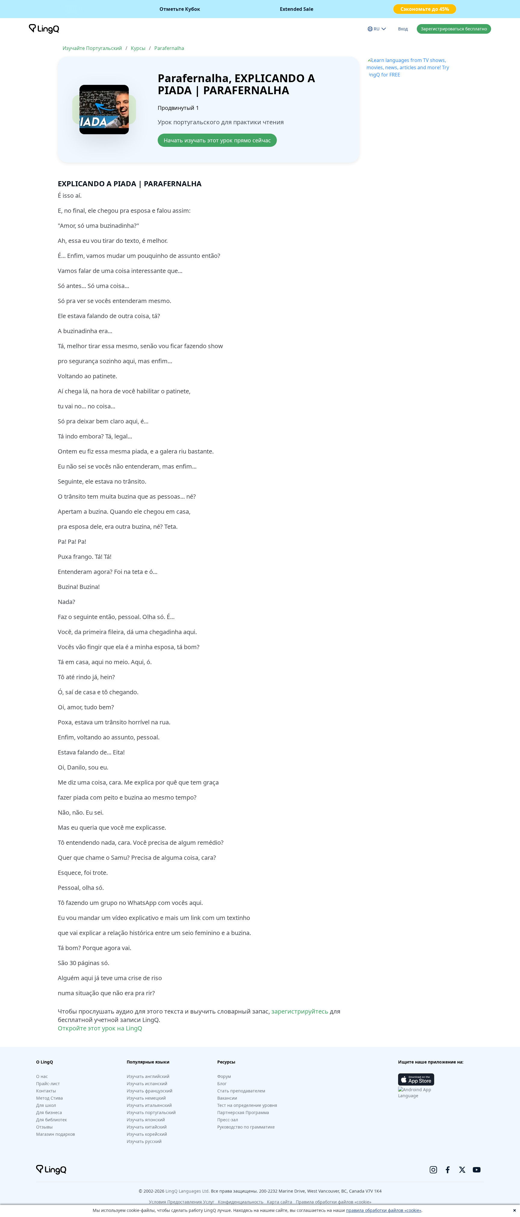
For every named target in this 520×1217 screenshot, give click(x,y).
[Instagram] (433, 1170)
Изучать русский (144, 1141)
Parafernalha (169, 48)
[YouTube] (476, 1170)
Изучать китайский (147, 1127)
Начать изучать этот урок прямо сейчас (217, 140)
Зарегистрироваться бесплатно (454, 29)
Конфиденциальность (240, 1202)
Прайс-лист (48, 1083)
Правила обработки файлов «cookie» (333, 1202)
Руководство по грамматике (246, 1127)
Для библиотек (51, 1120)
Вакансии (227, 1098)
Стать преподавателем (241, 1091)
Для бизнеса (49, 1112)
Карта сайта (279, 1202)
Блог (222, 1083)
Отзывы (44, 1127)
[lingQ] (44, 29)
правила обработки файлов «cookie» (383, 1210)
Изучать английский (148, 1076)
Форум (224, 1076)
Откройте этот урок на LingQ (100, 1028)
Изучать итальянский (149, 1105)
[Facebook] (448, 1170)
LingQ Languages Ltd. (188, 1191)
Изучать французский (149, 1091)
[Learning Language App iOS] (416, 1079)
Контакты (46, 1091)
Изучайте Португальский (92, 48)
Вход (403, 29)
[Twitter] (462, 1170)
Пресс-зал (227, 1120)
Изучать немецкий (146, 1098)
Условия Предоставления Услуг (181, 1202)
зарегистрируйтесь (299, 1011)
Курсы (138, 48)
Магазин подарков (55, 1134)
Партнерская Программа (243, 1112)
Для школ (46, 1105)
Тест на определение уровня (247, 1105)
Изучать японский (146, 1120)
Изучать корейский (147, 1134)
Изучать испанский (147, 1083)
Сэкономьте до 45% (425, 9)
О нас (42, 1076)
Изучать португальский (151, 1112)
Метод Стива (49, 1098)
